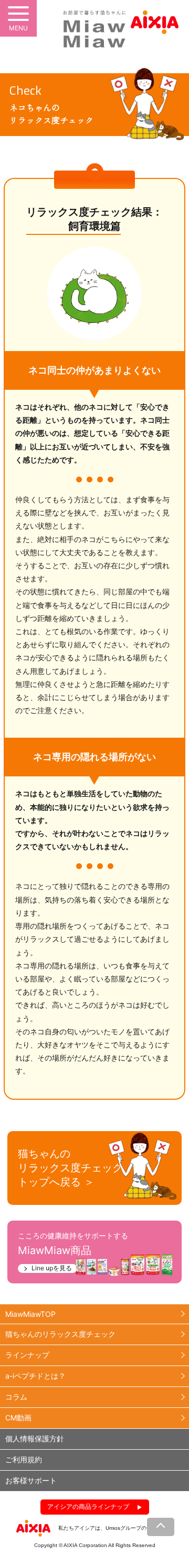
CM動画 (18, 1417)
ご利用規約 (23, 1459)
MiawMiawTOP (30, 1314)
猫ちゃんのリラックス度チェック (60, 1333)
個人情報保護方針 (34, 1438)
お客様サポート (31, 1480)
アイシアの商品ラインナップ (88, 1506)
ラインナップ (27, 1354)
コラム (16, 1396)
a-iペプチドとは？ (35, 1375)
